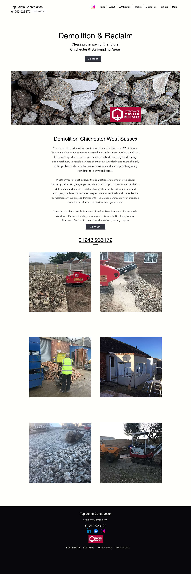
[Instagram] (92, 7)
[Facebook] (96, 531)
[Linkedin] (89, 531)
